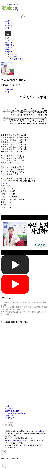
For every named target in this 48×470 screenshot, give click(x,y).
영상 (7, 50)
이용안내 (13, 54)
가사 (7, 92)
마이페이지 (9, 25)
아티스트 (9, 47)
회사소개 (9, 406)
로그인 (8, 21)
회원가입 (9, 23)
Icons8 (17, 447)
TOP (3, 451)
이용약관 (9, 408)
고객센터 (13, 57)
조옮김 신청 (5, 186)
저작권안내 (9, 416)
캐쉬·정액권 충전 (16, 59)
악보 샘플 (9, 90)
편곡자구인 (9, 418)
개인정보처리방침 (12, 411)
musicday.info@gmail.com (14, 440)
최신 (7, 38)
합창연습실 (9, 45)
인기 (7, 40)
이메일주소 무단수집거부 (15, 413)
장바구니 (9, 28)
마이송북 (9, 52)
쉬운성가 (9, 43)
